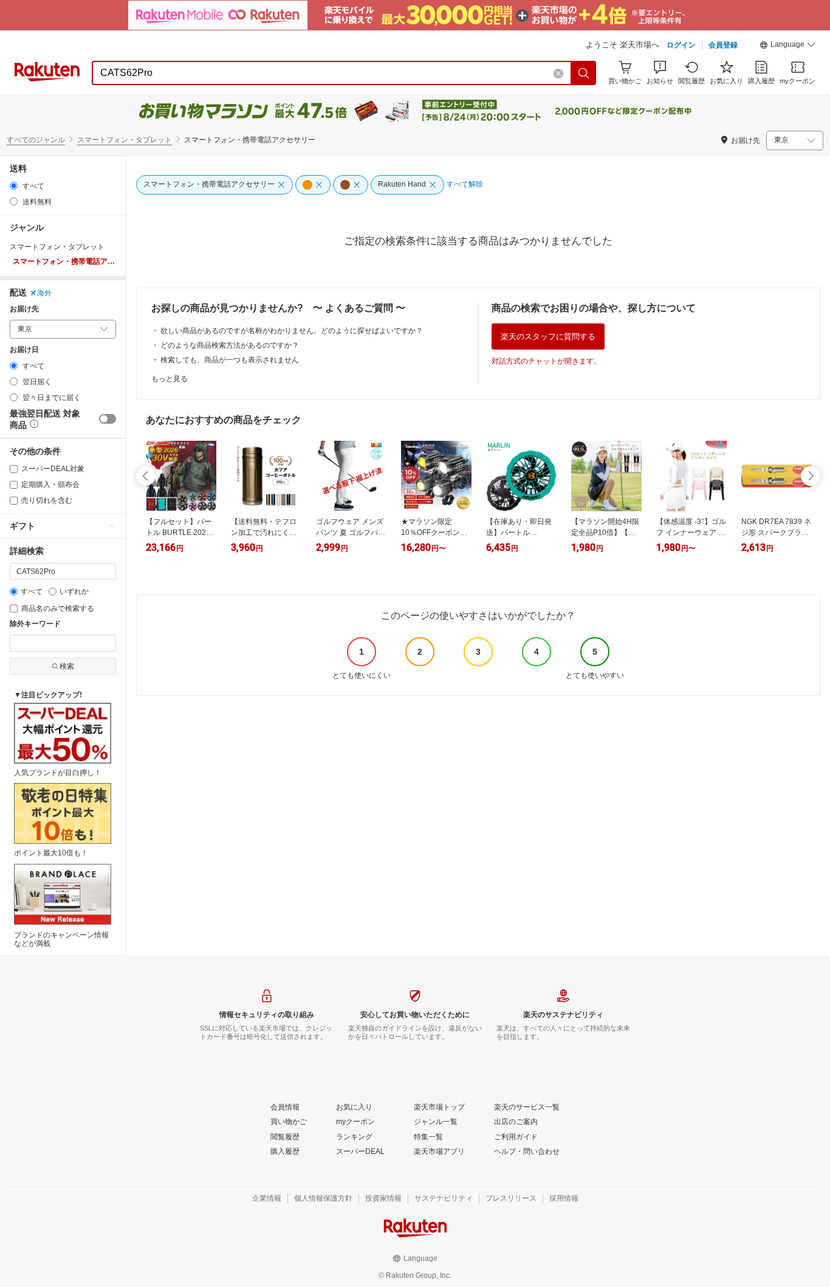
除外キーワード (35, 624)
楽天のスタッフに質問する (548, 336)
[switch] (107, 419)
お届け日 (24, 350)
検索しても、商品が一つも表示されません (229, 360)
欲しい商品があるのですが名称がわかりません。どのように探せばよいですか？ (291, 330)
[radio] (14, 186)
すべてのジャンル (36, 140)
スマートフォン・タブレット (124, 140)
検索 (67, 666)
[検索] (584, 73)
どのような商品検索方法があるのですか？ (229, 345)
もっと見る (169, 378)
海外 (44, 293)
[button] (787, 46)
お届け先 (24, 309)
